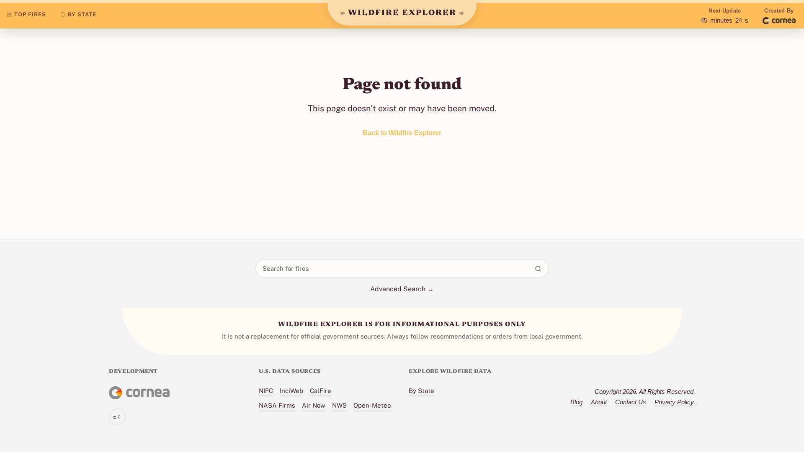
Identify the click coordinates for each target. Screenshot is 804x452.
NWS (339, 405)
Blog (576, 402)
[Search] (538, 268)
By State (421, 390)
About (599, 402)
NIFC (266, 390)
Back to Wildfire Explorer (402, 132)
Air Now (313, 405)
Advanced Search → (402, 289)
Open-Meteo (372, 405)
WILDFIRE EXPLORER (402, 13)
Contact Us (630, 402)
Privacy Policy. (675, 402)
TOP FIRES (30, 14)
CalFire (320, 390)
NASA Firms (277, 405)
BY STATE (82, 14)
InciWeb (291, 390)
